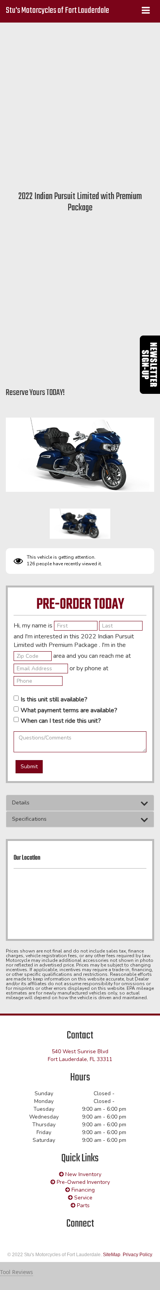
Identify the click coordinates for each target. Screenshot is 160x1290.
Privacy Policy (137, 1254)
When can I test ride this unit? (61, 721)
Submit (29, 766)
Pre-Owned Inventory (82, 1182)
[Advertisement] (80, 105)
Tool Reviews (16, 1272)
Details (21, 802)
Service (82, 1197)
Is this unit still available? (54, 699)
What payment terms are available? (69, 710)
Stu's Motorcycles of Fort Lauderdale (57, 10)
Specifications (29, 819)
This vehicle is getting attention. (61, 557)
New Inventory (82, 1174)
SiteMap (111, 1254)
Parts (82, 1205)
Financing (82, 1190)
